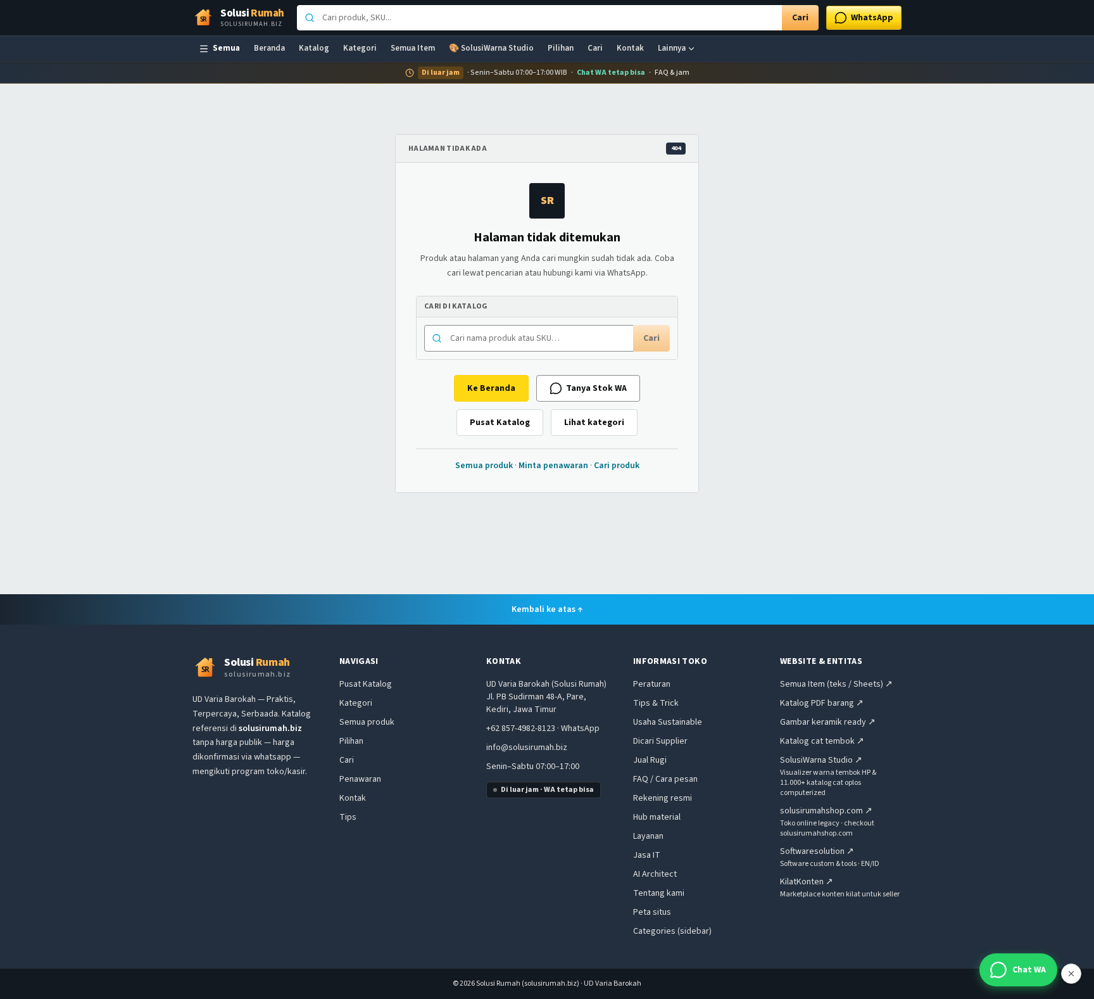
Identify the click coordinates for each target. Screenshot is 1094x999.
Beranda (269, 48)
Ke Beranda (491, 388)
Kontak (630, 48)
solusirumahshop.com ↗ (826, 811)
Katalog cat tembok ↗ (822, 741)
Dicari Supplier (660, 741)
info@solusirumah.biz (526, 747)
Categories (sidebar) (672, 931)
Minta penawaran (553, 465)
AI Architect (655, 874)
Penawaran (360, 779)
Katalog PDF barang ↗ (822, 703)
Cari (800, 17)
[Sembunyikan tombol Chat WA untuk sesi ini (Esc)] (1071, 974)
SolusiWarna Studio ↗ (821, 760)
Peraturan (651, 684)
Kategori (360, 48)
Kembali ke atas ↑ (547, 609)
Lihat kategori (594, 422)
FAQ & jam (672, 73)
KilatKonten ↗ (806, 881)
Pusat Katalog (500, 422)
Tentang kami (658, 893)
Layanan (648, 836)
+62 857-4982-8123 (520, 728)
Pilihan (561, 48)
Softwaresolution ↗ (817, 851)
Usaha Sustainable (667, 722)
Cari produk (616, 465)
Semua (226, 48)
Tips (347, 817)
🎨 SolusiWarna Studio (491, 48)
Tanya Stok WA (596, 388)
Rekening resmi (662, 798)
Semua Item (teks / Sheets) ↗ (836, 684)
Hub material (657, 817)
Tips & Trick (656, 703)
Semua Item (413, 48)
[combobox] (539, 17)
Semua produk (484, 465)
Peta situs (652, 912)
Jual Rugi (650, 760)
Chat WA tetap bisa (611, 73)
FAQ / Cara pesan (665, 779)
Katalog (314, 48)
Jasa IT (646, 855)
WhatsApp (580, 728)
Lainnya (672, 48)
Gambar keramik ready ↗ (828, 722)
